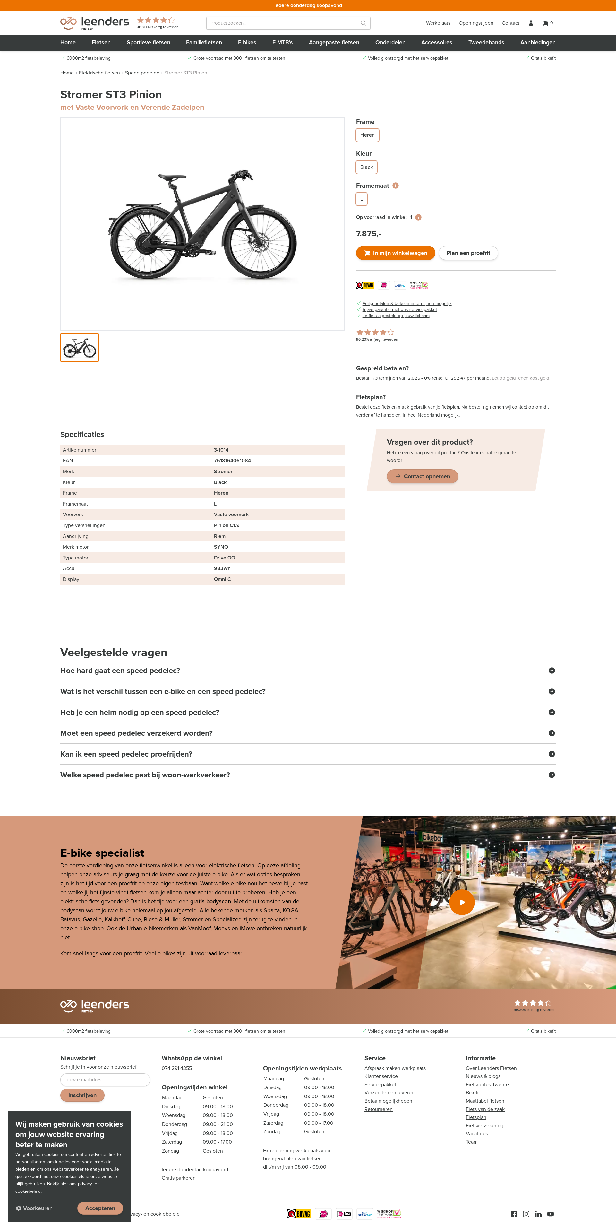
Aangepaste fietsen (334, 42)
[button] (79, 347)
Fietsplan (476, 1117)
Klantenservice (381, 1076)
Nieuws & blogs (483, 1076)
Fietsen (101, 42)
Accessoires (436, 42)
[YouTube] (550, 1214)
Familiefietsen (204, 42)
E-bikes (247, 42)
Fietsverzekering (484, 1125)
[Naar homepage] (94, 23)
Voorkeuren (38, 1208)
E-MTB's (282, 42)
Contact (510, 23)
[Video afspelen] (462, 902)
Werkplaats (438, 23)
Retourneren (378, 1109)
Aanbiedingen (538, 42)
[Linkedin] (538, 1214)
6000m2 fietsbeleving (89, 58)
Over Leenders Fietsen (491, 1068)
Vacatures (477, 1133)
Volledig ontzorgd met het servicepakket (408, 58)
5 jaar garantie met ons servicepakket (400, 310)
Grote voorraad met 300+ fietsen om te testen (239, 58)
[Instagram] (526, 1214)
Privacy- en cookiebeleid (152, 1213)
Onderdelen (390, 42)
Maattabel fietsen (485, 1100)
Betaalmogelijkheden (388, 1100)
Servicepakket (380, 1084)
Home (68, 42)
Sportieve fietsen (148, 42)
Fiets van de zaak (485, 1109)
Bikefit (473, 1092)
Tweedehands (486, 42)
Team (472, 1142)
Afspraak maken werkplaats (395, 1068)
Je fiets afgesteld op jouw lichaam (396, 316)
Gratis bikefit (543, 58)
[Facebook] (514, 1214)
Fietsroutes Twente (487, 1084)
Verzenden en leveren (389, 1092)
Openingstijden (476, 23)
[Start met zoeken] (363, 23)
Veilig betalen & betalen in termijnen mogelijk (407, 303)
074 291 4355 (177, 1068)
